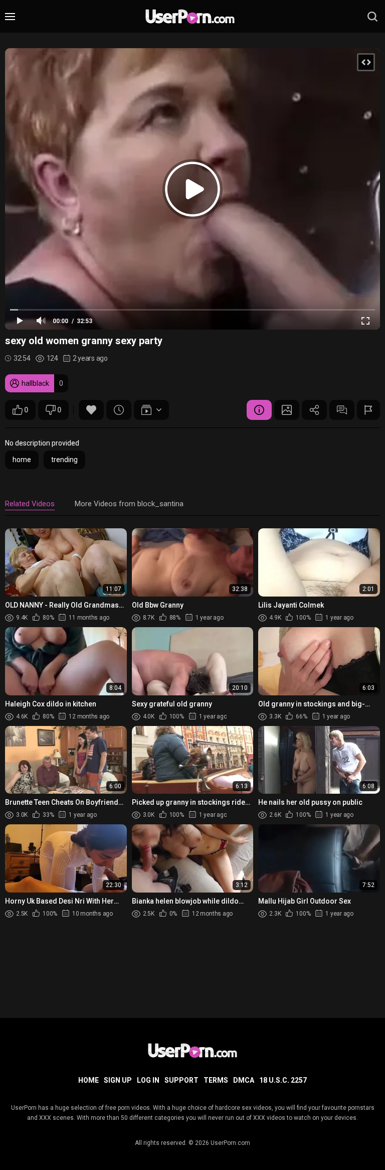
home (22, 460)
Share (314, 410)
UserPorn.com (230, 1142)
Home (88, 1080)
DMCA (243, 1080)
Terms (216, 1080)
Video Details (259, 410)
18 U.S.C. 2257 (283, 1080)
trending (64, 460)
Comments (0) (341, 410)
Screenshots (286, 410)
